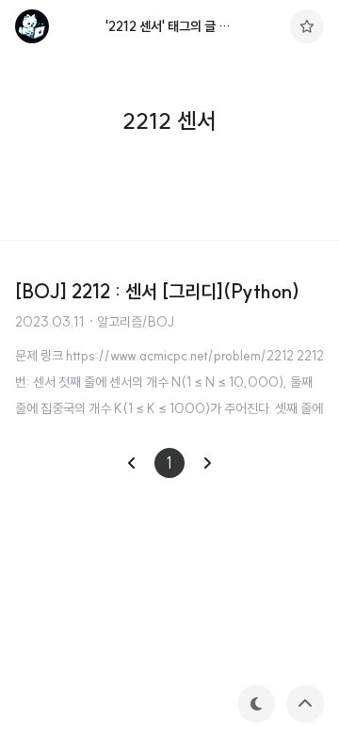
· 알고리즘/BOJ (131, 321)
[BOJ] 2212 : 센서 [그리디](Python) (157, 291)
